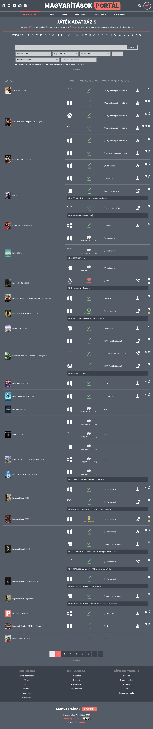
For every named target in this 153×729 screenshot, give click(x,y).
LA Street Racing (22, 159)
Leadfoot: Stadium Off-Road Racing (29, 626)
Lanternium (19, 328)
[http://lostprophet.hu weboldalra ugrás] (148, 529)
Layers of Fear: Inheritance (26, 581)
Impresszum (76, 688)
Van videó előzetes (56, 64)
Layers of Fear (21, 498)
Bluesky (126, 684)
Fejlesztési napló (126, 693)
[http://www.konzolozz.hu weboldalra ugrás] (148, 113)
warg (107, 281)
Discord (76, 680)
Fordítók (80, 14)
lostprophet (110, 311)
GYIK (64, 14)
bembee (108, 191)
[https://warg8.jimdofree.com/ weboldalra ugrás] (137, 281)
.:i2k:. (107, 383)
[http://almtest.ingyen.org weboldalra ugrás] (148, 163)
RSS (126, 688)
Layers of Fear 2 (21, 549)
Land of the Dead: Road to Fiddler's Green (32, 298)
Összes (17, 35)
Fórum (50, 14)
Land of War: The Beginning (26, 313)
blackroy (108, 353)
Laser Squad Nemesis (23, 396)
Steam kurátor (126, 680)
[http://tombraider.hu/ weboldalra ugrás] (137, 341)
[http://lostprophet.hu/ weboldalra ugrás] (148, 487)
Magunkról (120, 14)
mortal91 (122, 91)
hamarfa (108, 178)
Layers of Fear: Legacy (24, 599)
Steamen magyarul (76, 64)
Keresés (132, 47)
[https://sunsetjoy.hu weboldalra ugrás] (148, 394)
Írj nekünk (76, 676)
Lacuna (18, 196)
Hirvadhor (109, 328)
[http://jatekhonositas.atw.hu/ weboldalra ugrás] (148, 381)
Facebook (126, 676)
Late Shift (19, 434)
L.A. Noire (19, 90)
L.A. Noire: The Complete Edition (28, 122)
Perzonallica (80, 722)
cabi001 (108, 208)
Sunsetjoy (109, 396)
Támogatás (99, 14)
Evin (106, 91)
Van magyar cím (38, 64)
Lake (17, 253)
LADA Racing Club (22, 225)
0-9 (138, 35)
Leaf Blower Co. (21, 639)
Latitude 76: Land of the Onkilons (28, 459)
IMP (106, 341)
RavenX (108, 298)
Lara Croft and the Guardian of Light (29, 356)
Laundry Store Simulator (25, 474)
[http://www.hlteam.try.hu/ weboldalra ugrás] (148, 151)
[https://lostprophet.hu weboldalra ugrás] (137, 311)
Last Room (19, 409)
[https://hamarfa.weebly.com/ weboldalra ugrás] (148, 176)
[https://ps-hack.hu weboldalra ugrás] (137, 209)
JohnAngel (113, 91)
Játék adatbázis (30, 14)
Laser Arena (20, 383)
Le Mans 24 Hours (22, 613)
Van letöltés (22, 64)
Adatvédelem (76, 684)
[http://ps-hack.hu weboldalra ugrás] (137, 354)
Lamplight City (21, 283)
